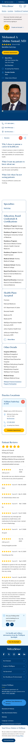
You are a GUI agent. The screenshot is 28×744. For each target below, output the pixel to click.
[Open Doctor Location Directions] (14, 113)
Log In (7, 27)
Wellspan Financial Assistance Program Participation (12, 383)
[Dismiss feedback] (24, 616)
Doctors (4, 11)
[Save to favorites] (20, 138)
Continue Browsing (8, 740)
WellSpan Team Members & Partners (14, 702)
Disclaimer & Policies (8, 708)
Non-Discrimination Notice (9, 713)
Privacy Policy (19, 735)
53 (19, 44)
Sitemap (4, 717)
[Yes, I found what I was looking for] (7, 624)
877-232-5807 (11, 693)
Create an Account (17, 27)
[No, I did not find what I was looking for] (12, 624)
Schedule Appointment (10, 52)
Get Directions (9, 65)
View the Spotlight (14, 642)
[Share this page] (25, 138)
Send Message (9, 127)
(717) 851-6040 (9, 123)
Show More (11, 339)
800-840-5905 (6, 691)
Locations (10, 11)
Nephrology (12, 47)
